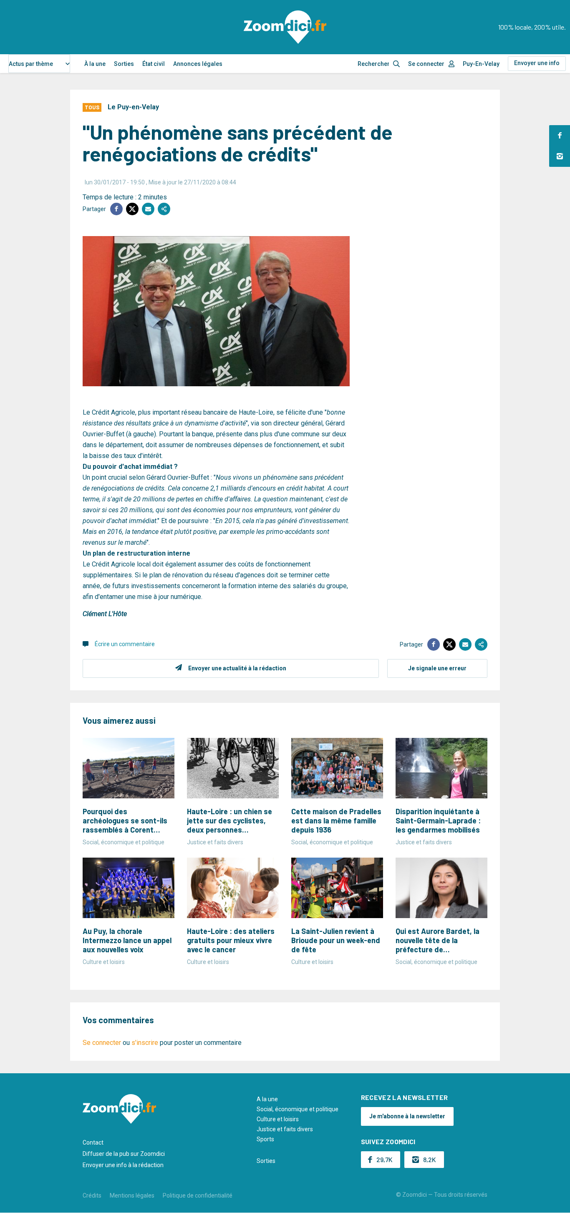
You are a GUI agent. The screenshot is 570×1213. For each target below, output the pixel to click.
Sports (265, 1139)
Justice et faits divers (285, 1129)
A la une (267, 1099)
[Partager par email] (148, 209)
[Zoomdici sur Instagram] (559, 156)
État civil (153, 63)
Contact (93, 1142)
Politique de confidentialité (197, 1195)
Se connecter (426, 63)
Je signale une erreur (437, 668)
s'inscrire (144, 1043)
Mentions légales (132, 1195)
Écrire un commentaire (125, 644)
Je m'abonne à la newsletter (407, 1116)
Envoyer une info (537, 63)
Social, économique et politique (297, 1109)
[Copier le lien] (164, 209)
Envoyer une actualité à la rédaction (237, 668)
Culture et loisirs (278, 1119)
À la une (95, 63)
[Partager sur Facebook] (116, 209)
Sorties (124, 63)
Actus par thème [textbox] (31, 63)
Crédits (92, 1195)
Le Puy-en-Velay (133, 107)
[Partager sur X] (132, 209)
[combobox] (39, 63)
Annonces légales (197, 63)
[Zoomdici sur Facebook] (559, 135)
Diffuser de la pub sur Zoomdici (124, 1153)
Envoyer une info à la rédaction (123, 1165)
